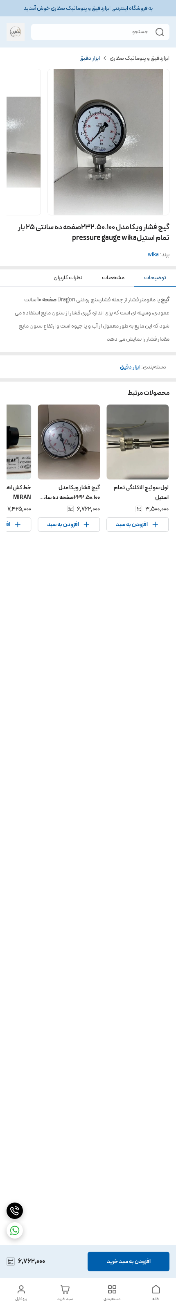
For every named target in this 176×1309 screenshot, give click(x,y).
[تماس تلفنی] (15, 1211)
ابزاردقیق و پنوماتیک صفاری (139, 58)
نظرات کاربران (68, 277)
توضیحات (155, 277)
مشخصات (113, 277)
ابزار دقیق (89, 58)
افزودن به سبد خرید (129, 1261)
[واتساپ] (15, 1230)
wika (153, 254)
